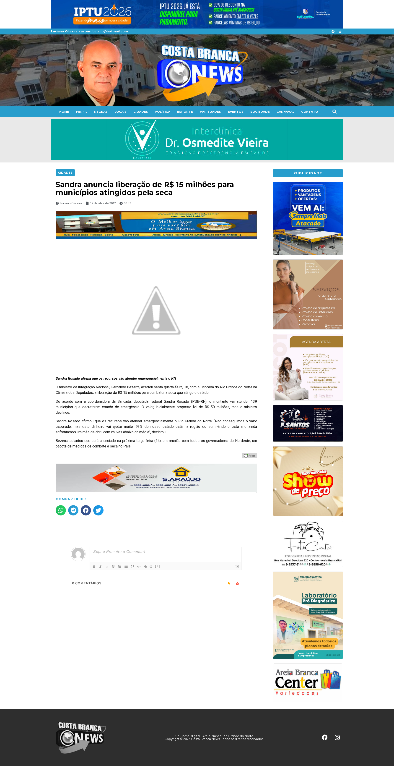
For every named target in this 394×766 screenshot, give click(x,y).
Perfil (81, 111)
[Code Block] (139, 566)
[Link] (145, 566)
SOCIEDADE (260, 111)
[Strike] (113, 566)
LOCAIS (120, 111)
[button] (334, 111)
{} (151, 566)
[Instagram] (340, 31)
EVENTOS (236, 111)
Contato (309, 111)
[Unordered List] (126, 566)
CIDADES (140, 111)
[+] (157, 566)
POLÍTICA (162, 111)
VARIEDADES (210, 111)
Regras (101, 111)
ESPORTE (185, 111)
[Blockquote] (132, 566)
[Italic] (100, 566)
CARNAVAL (285, 111)
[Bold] (94, 566)
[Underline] (107, 566)
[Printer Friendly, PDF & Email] (249, 455)
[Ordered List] (120, 566)
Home (64, 111)
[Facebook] (333, 31)
